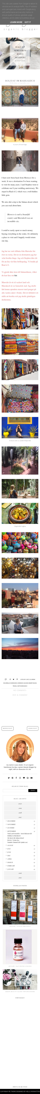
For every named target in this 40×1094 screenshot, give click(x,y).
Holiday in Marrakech (13, 836)
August (10, 845)
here (19, 205)
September (11, 831)
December (11, 821)
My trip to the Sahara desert (15, 838)
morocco (20, 683)
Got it (28, 22)
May (8, 855)
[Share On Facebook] (9, 679)
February (11, 866)
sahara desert (28, 683)
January (10, 869)
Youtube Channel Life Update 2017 (17, 842)
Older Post (32, 728)
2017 (27, 679)
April (9, 859)
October (10, 828)
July (9, 849)
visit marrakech (22, 686)
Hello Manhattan (33, 1091)
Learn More (16, 22)
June (9, 852)
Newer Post (7, 728)
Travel (15, 686)
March (10, 862)
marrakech (13, 683)
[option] (20, 53)
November (11, 824)
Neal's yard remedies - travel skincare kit (19, 833)
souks (35, 683)
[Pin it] (16, 679)
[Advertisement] (20, 1059)
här (15, 275)
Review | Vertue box (13, 840)
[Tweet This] (12, 679)
